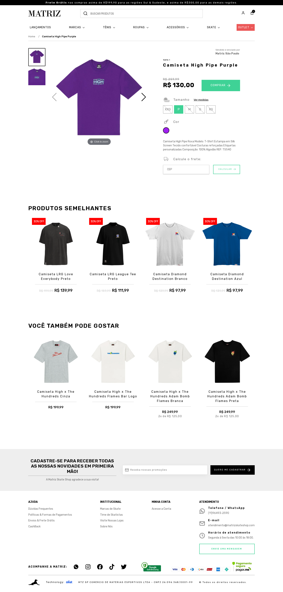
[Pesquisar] (85, 13)
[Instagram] (88, 567)
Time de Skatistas (111, 514)
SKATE (212, 27)
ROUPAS (139, 27)
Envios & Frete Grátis (41, 520)
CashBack (34, 526)
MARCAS (75, 27)
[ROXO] (166, 131)
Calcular (225, 169)
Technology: (55, 582)
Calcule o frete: (187, 159)
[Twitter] (124, 567)
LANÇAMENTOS (40, 27)
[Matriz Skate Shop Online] (44, 13)
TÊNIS (107, 27)
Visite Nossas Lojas (112, 520)
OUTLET (244, 27)
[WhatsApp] (76, 567)
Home (33, 36)
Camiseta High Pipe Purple (59, 36)
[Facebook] (100, 567)
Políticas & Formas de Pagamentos (50, 514)
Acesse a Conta (161, 508)
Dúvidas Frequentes (40, 508)
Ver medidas (201, 99)
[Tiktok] (112, 567)
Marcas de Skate (110, 508)
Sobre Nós (106, 526)
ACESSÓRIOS (176, 27)
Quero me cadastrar (230, 470)
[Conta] (243, 13)
